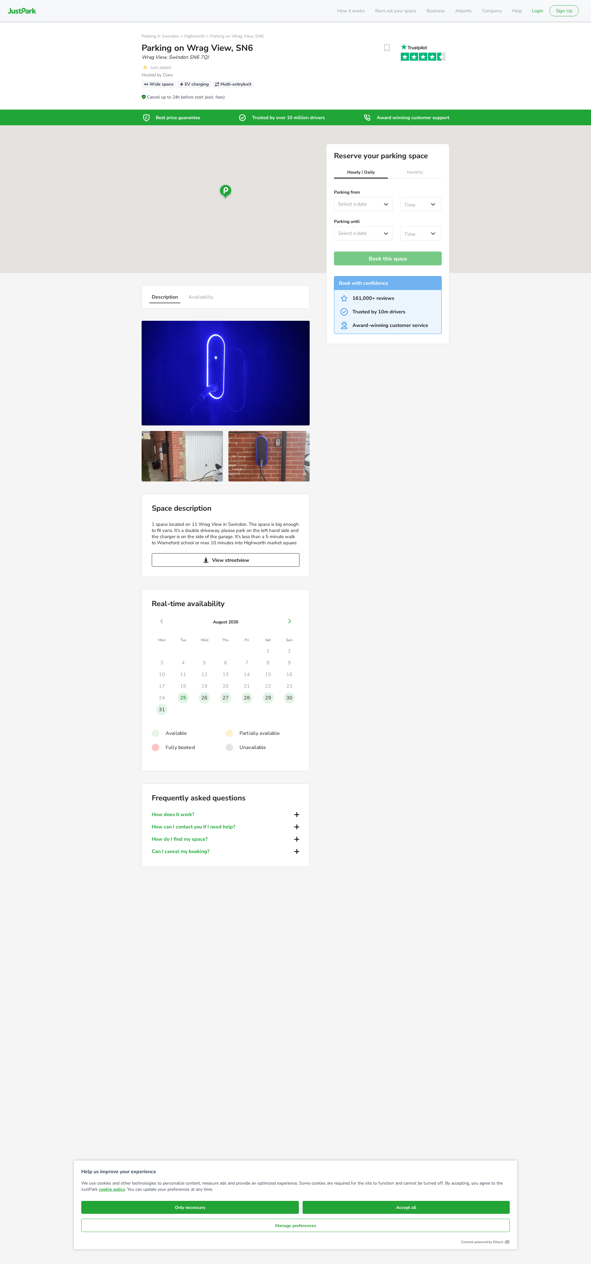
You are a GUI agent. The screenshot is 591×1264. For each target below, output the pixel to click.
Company (492, 11)
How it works (351, 11)
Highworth (194, 36)
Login (537, 11)
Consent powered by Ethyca (482, 1242)
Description (165, 297)
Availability (200, 297)
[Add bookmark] (386, 48)
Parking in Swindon (160, 36)
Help (517, 11)
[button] (361, 173)
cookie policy (112, 1189)
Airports (463, 11)
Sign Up (564, 11)
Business (436, 11)
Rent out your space (395, 11)
